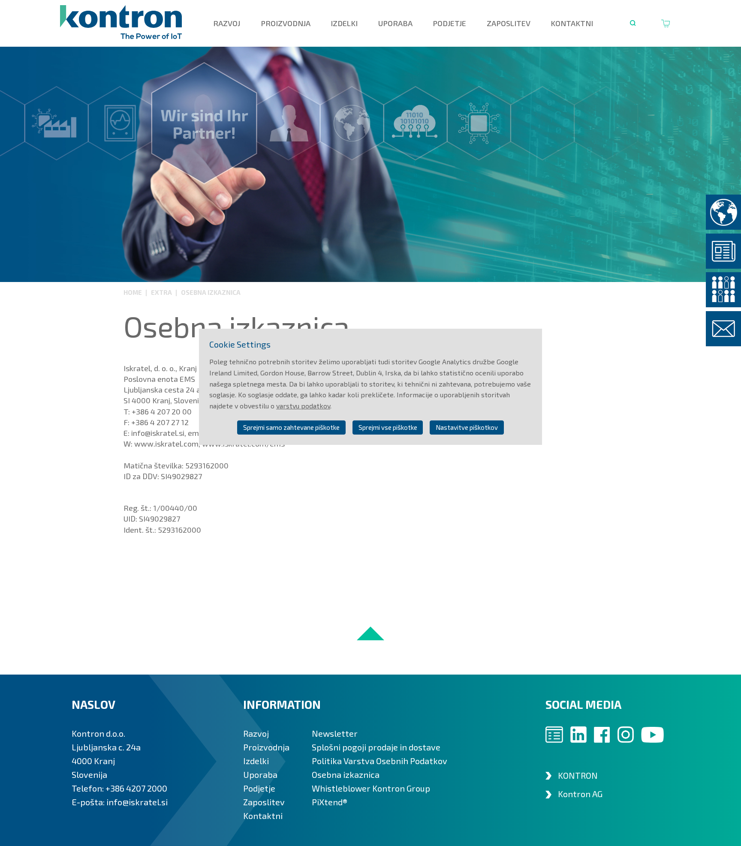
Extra (162, 292)
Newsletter (335, 733)
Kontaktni (572, 23)
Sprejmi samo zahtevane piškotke (291, 427)
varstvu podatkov (303, 405)
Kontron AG (580, 794)
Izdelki (344, 23)
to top (370, 633)
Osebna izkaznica (211, 292)
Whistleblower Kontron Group (371, 788)
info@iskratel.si (137, 802)
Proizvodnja (285, 23)
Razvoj (226, 23)
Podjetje (449, 23)
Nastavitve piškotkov (467, 427)
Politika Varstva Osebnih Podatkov (379, 761)
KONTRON (578, 775)
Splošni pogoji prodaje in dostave (376, 747)
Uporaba (395, 23)
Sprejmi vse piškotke (387, 427)
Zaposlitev (508, 23)
